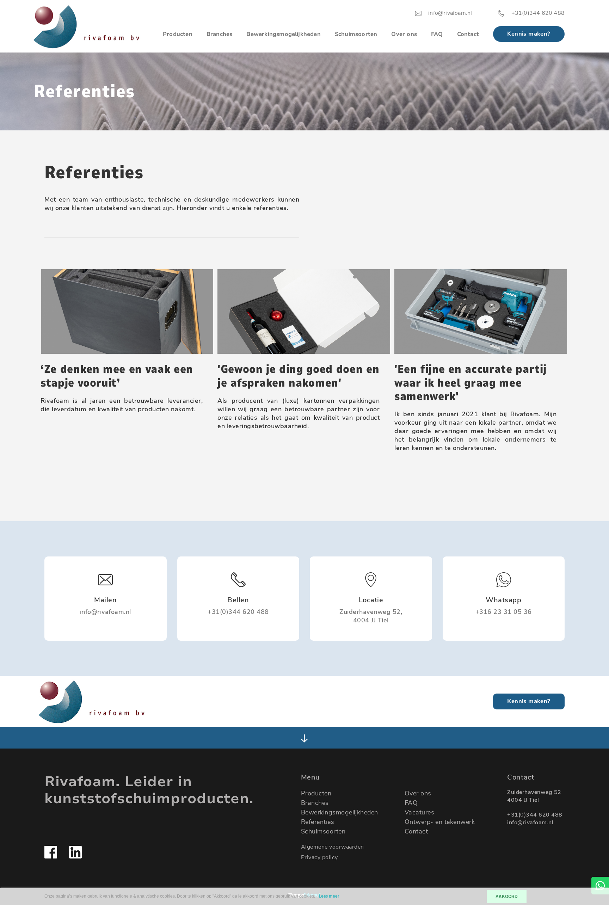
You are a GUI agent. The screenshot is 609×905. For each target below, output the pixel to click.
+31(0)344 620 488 (534, 815)
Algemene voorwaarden (332, 847)
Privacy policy (319, 857)
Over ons (404, 34)
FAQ (437, 34)
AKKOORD (507, 896)
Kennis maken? (528, 34)
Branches (220, 34)
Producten (177, 34)
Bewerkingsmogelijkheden (283, 34)
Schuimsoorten (356, 34)
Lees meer (329, 896)
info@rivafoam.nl (530, 822)
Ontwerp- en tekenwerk (440, 822)
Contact (468, 34)
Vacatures (420, 812)
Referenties (317, 822)
